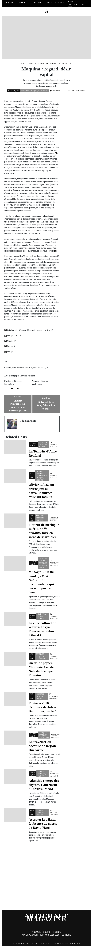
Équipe (48, 2)
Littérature (43, 91)
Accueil (9, 2)
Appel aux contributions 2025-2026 (76, 4)
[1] (55, 153)
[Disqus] (32, 877)
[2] (20, 165)
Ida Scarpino (80, 91)
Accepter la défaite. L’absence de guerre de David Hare (43, 823)
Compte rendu (41, 476)
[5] (11, 262)
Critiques (23, 2)
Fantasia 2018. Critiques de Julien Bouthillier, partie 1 (43, 707)
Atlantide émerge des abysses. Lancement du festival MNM (44, 785)
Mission (37, 2)
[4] (55, 251)
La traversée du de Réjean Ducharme (42, 746)
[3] (13, 199)
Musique (39, 473)
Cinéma (42, 561)
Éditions (59, 2)
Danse (41, 567)
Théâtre (42, 447)
